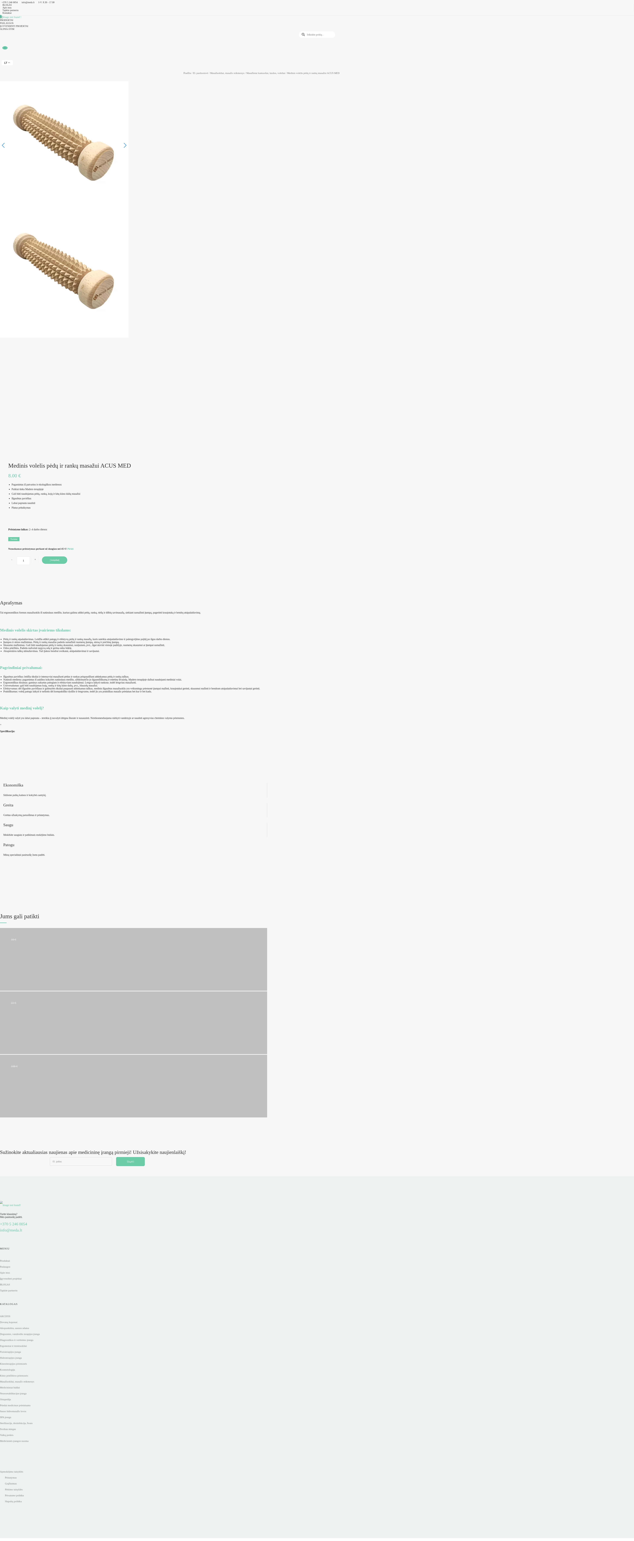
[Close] (363, 749)
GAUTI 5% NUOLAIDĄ (317, 775)
